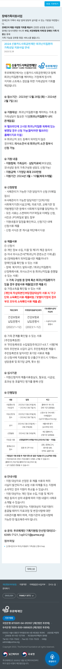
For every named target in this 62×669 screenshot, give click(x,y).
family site (25, 596)
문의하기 (6, 588)
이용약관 (23, 584)
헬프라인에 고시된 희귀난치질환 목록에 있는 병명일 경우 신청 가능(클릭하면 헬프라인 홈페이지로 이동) (29, 131)
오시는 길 (52, 584)
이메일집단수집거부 (37, 584)
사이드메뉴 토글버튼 (3, 3)
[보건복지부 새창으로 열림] (11, 654)
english (9, 596)
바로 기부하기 (52, 4)
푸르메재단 (13, 3)
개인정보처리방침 (10, 584)
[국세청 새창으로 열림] (28, 654)
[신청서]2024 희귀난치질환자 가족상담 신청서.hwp (25, 546)
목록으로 (31, 569)
